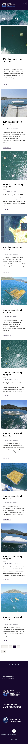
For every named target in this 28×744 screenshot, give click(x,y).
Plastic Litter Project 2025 (10, 737)
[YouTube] (19, 664)
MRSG (12, 739)
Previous (5, 647)
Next (4, 651)
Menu (24, 3)
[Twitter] (12, 664)
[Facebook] (9, 664)
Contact (15, 739)
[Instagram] (16, 664)
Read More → (7, 84)
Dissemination (23, 737)
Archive (17, 737)
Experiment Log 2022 (11, 66)
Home (3, 737)
